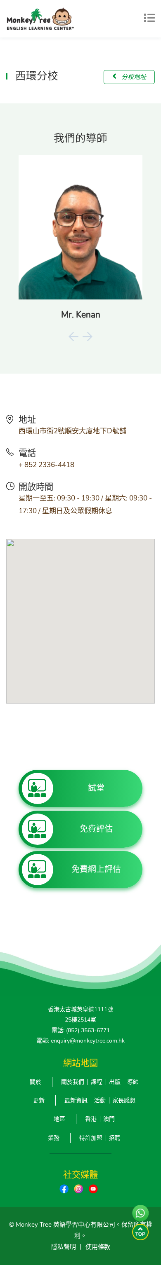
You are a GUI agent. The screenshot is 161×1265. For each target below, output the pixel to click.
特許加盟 (90, 1138)
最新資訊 (76, 1100)
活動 (100, 1100)
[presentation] (73, 336)
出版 (115, 1082)
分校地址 (133, 77)
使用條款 (97, 1247)
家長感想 (123, 1100)
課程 (96, 1082)
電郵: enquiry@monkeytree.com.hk (80, 1041)
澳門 (109, 1119)
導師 (133, 1082)
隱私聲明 (63, 1247)
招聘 (115, 1138)
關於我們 (72, 1082)
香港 (91, 1119)
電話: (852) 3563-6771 (81, 1030)
